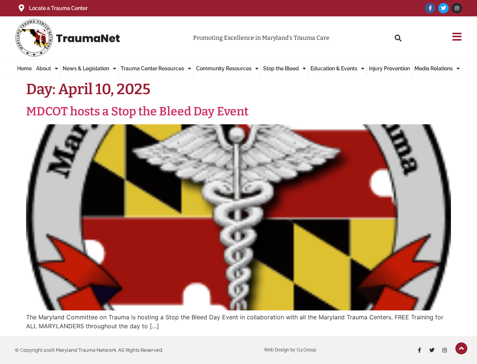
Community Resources (224, 68)
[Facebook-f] (430, 8)
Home (24, 68)
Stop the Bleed (281, 68)
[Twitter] (443, 8)
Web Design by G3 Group (290, 349)
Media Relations (433, 68)
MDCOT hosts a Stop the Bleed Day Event (137, 111)
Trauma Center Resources (152, 68)
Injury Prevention (389, 68)
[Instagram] (457, 8)
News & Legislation (86, 68)
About (43, 68)
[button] (398, 38)
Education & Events (333, 68)
